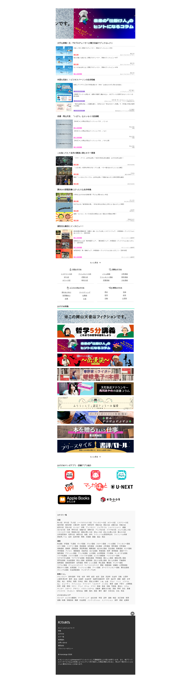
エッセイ (76, 527)
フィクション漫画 (84, 567)
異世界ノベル (62, 537)
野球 (119, 588)
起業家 (126, 600)
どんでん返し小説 (124, 530)
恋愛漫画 (106, 280)
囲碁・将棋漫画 (105, 565)
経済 (97, 577)
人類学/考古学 (62, 579)
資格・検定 (112, 598)
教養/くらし (61, 574)
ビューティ (66, 584)
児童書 (88, 537)
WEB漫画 (60, 551)
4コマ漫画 (128, 548)
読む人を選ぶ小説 (109, 532)
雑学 (116, 600)
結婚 (116, 584)
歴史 (106, 292)
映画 (98, 586)
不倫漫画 (122, 560)
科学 (124, 295)
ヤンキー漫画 (118, 563)
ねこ (58, 584)
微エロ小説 (122, 532)
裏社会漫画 (125, 567)
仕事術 (84, 295)
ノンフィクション (94, 600)
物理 (123, 579)
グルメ (112, 581)
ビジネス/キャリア (64, 595)
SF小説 (66, 277)
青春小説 (99, 525)
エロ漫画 (92, 553)
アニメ (80, 586)
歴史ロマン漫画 (62, 567)
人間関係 (129, 584)
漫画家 (67, 548)
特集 (59, 631)
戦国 (74, 581)
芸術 (124, 292)
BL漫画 (59, 544)
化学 (83, 577)
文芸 (58, 520)
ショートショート (114, 527)
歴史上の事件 (94, 581)
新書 (128, 588)
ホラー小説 (66, 280)
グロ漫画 (110, 553)
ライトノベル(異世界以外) (103, 534)
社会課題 (83, 600)
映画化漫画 (90, 558)
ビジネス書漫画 (99, 556)
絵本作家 (76, 537)
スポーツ (68, 588)
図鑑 (94, 537)
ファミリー (87, 584)
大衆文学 (76, 525)
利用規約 (61, 640)
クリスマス (61, 591)
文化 (117, 591)
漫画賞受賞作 (70, 563)
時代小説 (85, 280)
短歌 (86, 534)
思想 (95, 591)
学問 (88, 577)
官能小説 (122, 525)
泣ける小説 (61, 530)
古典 (68, 530)
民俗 (122, 591)
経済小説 (60, 527)
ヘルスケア (96, 584)
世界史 (69, 581)
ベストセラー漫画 (113, 556)
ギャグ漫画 (81, 544)
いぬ (101, 581)
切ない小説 (98, 532)
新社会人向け (66, 292)
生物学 (81, 579)
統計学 (113, 579)
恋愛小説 (85, 277)
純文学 (83, 525)
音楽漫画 (83, 546)
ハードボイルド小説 (84, 522)
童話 (98, 537)
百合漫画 (111, 548)
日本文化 (111, 591)
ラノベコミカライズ (91, 565)
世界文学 (91, 525)
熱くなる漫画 (113, 560)
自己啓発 (121, 598)
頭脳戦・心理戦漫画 (120, 565)
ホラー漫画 (61, 546)
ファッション (76, 584)
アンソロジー (91, 527)
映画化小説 (76, 532)
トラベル (126, 581)
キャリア (60, 598)
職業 (76, 600)
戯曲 (124, 527)
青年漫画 (124, 277)
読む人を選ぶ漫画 (100, 560)
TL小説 (73, 522)
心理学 (124, 298)
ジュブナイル (102, 527)
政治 (75, 579)
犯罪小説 (71, 534)
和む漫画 (102, 563)
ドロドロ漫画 (73, 556)
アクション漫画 (70, 553)
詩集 (82, 527)
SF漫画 (66, 544)
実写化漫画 (61, 560)
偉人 (63, 581)
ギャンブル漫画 (62, 570)
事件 (100, 591)
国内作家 (68, 525)
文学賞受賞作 (62, 534)
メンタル (105, 584)
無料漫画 (60, 553)
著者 (121, 600)
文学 (128, 579)
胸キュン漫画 (108, 558)
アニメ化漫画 (83, 553)
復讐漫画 (60, 563)
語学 (105, 598)
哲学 (106, 295)
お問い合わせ (62, 642)
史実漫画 (73, 567)
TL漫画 (73, 544)
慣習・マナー (71, 586)
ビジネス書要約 (70, 598)
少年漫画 (124, 274)
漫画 (58, 541)
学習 (100, 598)
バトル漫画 (106, 274)
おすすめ (61, 634)
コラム (126, 586)
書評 (105, 591)
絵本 (70, 537)
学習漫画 (99, 558)
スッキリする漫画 (121, 553)
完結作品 (84, 551)
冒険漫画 (60, 548)
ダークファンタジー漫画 (110, 567)
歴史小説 (106, 525)
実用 (127, 598)
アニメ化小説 (100, 530)
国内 (90, 591)
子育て (121, 584)
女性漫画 (91, 546)
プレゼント (71, 591)
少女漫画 (124, 280)
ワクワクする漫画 (78, 558)
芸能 (108, 586)
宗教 (106, 298)
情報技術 (70, 600)
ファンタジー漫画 (106, 277)
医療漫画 (119, 548)
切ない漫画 (80, 560)
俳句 (90, 534)
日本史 (80, 581)
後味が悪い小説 (86, 532)
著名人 (120, 586)
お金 (84, 299)
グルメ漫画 (91, 544)
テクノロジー (62, 577)
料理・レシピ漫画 (90, 563)
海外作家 (60, 525)
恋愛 (63, 586)
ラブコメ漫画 (62, 565)
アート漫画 (96, 567)
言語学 (108, 577)
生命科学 (88, 579)
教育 (111, 584)
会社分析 (94, 598)
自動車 (98, 588)
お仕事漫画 (101, 553)
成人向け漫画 (102, 548)
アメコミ (69, 551)
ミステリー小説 (66, 274)
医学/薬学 (71, 577)
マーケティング (84, 292)
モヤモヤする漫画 (63, 558)
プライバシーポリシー (65, 648)
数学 (70, 579)
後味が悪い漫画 (120, 558)
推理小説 (79, 534)
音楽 (103, 586)
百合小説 (68, 527)
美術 (114, 588)
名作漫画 (79, 563)
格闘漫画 (77, 551)
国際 (86, 591)
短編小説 (83, 530)
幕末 (86, 581)
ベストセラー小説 (63, 532)
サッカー (60, 588)
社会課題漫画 (75, 570)
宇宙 (78, 577)
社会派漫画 (71, 560)
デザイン (76, 588)
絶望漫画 (89, 560)
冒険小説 (91, 530)
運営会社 (61, 645)
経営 (93, 577)
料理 (58, 586)
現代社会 (79, 591)
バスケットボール (87, 588)
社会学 (114, 577)
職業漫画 (92, 548)
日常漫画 (122, 546)
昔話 (103, 537)
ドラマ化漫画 (62, 556)
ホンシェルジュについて (66, 628)
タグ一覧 (61, 637)
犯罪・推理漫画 (112, 551)
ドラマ (93, 586)
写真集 (113, 586)
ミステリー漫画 (72, 546)
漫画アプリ (124, 551)
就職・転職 (61, 600)
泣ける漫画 (93, 551)
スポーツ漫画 (101, 544)
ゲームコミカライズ (75, 565)
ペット (118, 581)
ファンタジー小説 (84, 274)
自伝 (123, 588)
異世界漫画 (84, 548)
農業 (119, 579)
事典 (82, 537)
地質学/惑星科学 (99, 579)
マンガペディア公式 (88, 570)
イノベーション (107, 600)
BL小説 (59, 522)
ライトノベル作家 (120, 534)
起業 (66, 299)
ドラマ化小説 (111, 530)
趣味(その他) (106, 588)
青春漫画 (102, 551)
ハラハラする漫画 (86, 556)
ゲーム (86, 586)
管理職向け (66, 295)
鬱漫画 (109, 563)
